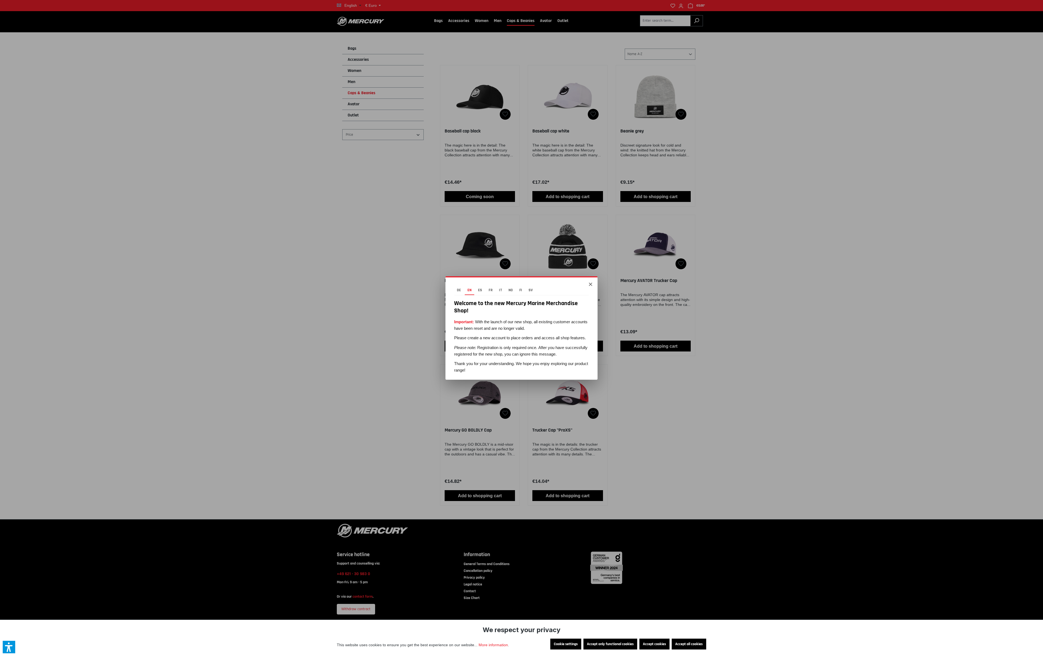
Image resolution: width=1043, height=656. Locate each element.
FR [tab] (491, 290)
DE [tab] (459, 290)
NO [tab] (510, 290)
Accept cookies (654, 644)
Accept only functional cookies (610, 644)
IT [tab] (500, 290)
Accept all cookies (689, 644)
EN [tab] (469, 290)
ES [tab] (480, 290)
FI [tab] (520, 290)
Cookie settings (566, 644)
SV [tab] (531, 290)
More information (493, 644)
